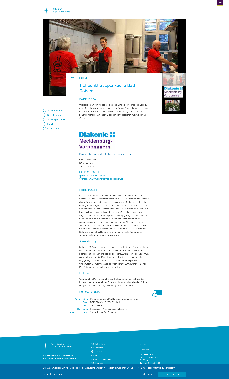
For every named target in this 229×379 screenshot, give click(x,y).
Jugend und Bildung (103, 359)
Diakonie (83, 77)
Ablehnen (147, 374)
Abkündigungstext (56, 119)
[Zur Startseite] (56, 13)
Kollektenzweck (54, 115)
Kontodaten (53, 128)
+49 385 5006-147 (91, 172)
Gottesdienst (100, 344)
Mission (98, 355)
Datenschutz (145, 349)
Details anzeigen (54, 374)
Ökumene (99, 363)
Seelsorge (99, 348)
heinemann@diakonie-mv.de (95, 175)
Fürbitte (51, 124)
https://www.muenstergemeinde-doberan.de (102, 178)
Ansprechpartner (55, 110)
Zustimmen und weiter (171, 374)
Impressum (144, 344)
